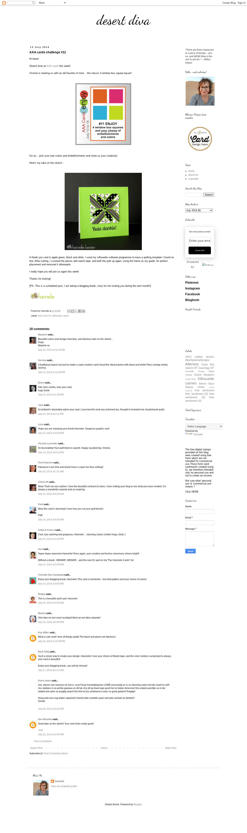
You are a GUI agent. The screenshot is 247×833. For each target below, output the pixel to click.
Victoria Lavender (48, 443)
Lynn (40, 424)
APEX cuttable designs (199, 356)
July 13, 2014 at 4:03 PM (51, 433)
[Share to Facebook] (80, 311)
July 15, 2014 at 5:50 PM (51, 622)
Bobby (41, 594)
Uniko (201, 387)
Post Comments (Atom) (56, 753)
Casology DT (206, 367)
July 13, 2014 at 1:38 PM (51, 394)
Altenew (192, 364)
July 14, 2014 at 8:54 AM (51, 519)
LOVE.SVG (190, 379)
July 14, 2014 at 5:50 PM (51, 564)
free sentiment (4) (199, 399)
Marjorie (42, 334)
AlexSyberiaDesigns (197, 359)
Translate (198, 434)
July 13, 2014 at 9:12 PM (51, 452)
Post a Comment (43, 741)
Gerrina (42, 360)
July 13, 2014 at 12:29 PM (51, 372)
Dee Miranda (45, 719)
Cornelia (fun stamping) (51, 574)
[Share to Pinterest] (83, 311)
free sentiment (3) (199, 395)
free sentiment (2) (196, 393)
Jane (40, 405)
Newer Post (36, 748)
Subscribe (200, 250)
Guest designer (204, 374)
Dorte (41, 382)
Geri (40, 549)
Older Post (170, 748)
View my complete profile (64, 786)
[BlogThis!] (72, 311)
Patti (40, 504)
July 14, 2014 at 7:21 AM (51, 471)
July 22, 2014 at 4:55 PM (51, 734)
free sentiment (204, 390)
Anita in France (46, 530)
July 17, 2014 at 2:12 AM (51, 670)
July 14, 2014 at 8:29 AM (51, 494)
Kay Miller (43, 632)
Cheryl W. (43, 482)
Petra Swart (44, 680)
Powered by (193, 264)
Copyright (193, 178)
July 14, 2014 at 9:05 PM (51, 583)
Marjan (42, 613)
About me (193, 175)
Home (104, 748)
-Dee (40, 730)
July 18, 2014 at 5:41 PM (51, 708)
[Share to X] (76, 311)
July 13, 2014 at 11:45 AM (51, 350)
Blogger (138, 804)
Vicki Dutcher (45, 462)
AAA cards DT (44, 316)
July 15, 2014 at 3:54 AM (51, 602)
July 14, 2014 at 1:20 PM (51, 539)
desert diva (123, 20)
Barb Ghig (43, 651)
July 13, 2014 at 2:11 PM (50, 414)
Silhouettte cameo (60, 316)
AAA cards (52, 65)
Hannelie (59, 781)
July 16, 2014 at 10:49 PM (51, 641)
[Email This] (69, 311)
